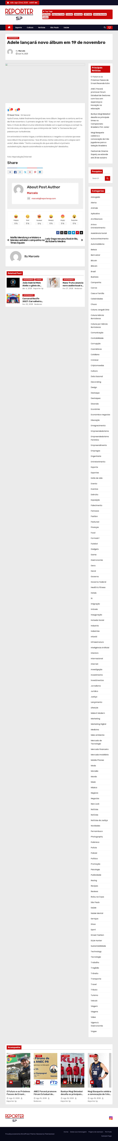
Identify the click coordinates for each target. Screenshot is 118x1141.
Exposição (95, 500)
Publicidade (96, 875)
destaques (78, 14)
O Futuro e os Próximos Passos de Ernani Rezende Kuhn (100, 80)
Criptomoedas (97, 365)
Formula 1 (95, 538)
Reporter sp (38, 288)
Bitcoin (94, 260)
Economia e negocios (100, 414)
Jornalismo (96, 686)
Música (94, 787)
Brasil (93, 271)
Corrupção (96, 343)
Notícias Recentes (100, 14)
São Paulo (46, 14)
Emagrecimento (98, 425)
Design (94, 387)
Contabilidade (97, 338)
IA (92, 598)
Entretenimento (13, 38)
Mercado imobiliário (100, 754)
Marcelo (21, 51)
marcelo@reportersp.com (44, 198)
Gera (93, 565)
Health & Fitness (98, 587)
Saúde (66, 27)
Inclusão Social (97, 620)
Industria (95, 625)
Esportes (95, 472)
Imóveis (94, 609)
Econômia (95, 409)
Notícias (41, 27)
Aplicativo (95, 213)
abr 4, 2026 (27, 288)
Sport (93, 929)
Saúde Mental (97, 913)
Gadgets (95, 549)
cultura (45, 17)
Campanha (96, 282)
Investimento (97, 675)
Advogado (95, 197)
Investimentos (97, 680)
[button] (105, 27)
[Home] (9, 28)
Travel (94, 984)
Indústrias (95, 631)
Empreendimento (99, 445)
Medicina (95, 729)
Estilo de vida (96, 478)
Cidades (69, 14)
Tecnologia (96, 957)
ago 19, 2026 (41, 1098)
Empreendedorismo (100, 431)
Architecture (96, 219)
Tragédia (95, 968)
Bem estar (95, 255)
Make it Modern (98, 713)
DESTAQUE (87, 14)
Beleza (94, 249)
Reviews (94, 891)
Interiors (94, 653)
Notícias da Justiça (99, 820)
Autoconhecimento (99, 238)
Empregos (95, 450)
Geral (93, 571)
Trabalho (95, 962)
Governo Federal (98, 582)
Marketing (95, 718)
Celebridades (97, 298)
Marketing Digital (98, 724)
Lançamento (96, 702)
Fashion (94, 516)
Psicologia (95, 869)
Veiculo (94, 1000)
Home (66, 1132)
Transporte (96, 978)
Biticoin (94, 266)
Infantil (94, 636)
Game (93, 554)
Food (93, 532)
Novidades (95, 825)
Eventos (94, 489)
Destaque (95, 393)
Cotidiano (95, 354)
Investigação (96, 669)
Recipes (94, 886)
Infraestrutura (97, 642)
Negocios (95, 798)
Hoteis (93, 593)
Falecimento (96, 505)
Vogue (94, 1031)
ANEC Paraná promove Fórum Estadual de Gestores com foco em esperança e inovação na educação (100, 99)
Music (93, 782)
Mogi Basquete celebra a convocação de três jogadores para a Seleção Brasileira (100, 139)
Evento (94, 483)
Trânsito (94, 973)
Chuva (94, 304)
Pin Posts (108, 1132)
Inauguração (96, 614)
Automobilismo (97, 244)
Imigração (95, 604)
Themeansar (50, 1134)
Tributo (94, 989)
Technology (96, 951)
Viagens (94, 1011)
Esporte (18, 27)
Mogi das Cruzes (58, 14)
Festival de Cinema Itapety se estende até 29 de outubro (99, 154)
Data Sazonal (97, 376)
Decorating (96, 382)
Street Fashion (97, 935)
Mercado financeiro (100, 749)
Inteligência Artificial (100, 647)
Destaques (95, 398)
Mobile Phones (97, 760)
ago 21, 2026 (14, 1098)
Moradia (94, 771)
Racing (94, 880)
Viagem (94, 1006)
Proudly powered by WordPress (17, 1134)
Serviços (94, 918)
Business (94, 277)
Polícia (94, 847)
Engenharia (96, 456)
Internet (39, 279)
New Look (95, 804)
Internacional (97, 658)
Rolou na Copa (97, 896)
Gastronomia (97, 560)
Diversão (95, 403)
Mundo (94, 776)
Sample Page (106, 1136)
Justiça (94, 696)
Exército (94, 494)
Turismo (94, 995)
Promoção (95, 864)
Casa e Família (97, 293)
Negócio (94, 793)
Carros (94, 288)
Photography (97, 836)
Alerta (93, 202)
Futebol (94, 543)
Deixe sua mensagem (78, 1132)
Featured (95, 522)
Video (93, 1017)
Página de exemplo (95, 1132)
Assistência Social (99, 233)
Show (93, 924)
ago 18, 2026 (68, 1098)
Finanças (95, 527)
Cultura (30, 27)
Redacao (78, 288)
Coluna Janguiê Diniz (100, 309)
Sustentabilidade (98, 946)
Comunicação (97, 332)
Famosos (95, 511)
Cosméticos (96, 349)
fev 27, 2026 (68, 288)
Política (94, 858)
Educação (95, 420)
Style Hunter (96, 940)
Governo (95, 576)
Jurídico (94, 691)
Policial (94, 853)
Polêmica (95, 842)
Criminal (94, 360)
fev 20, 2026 (27, 304)
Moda (93, 765)
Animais (94, 208)
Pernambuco (97, 831)
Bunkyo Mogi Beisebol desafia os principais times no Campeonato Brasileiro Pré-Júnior (72, 1095)
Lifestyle (94, 707)
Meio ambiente (97, 735)
